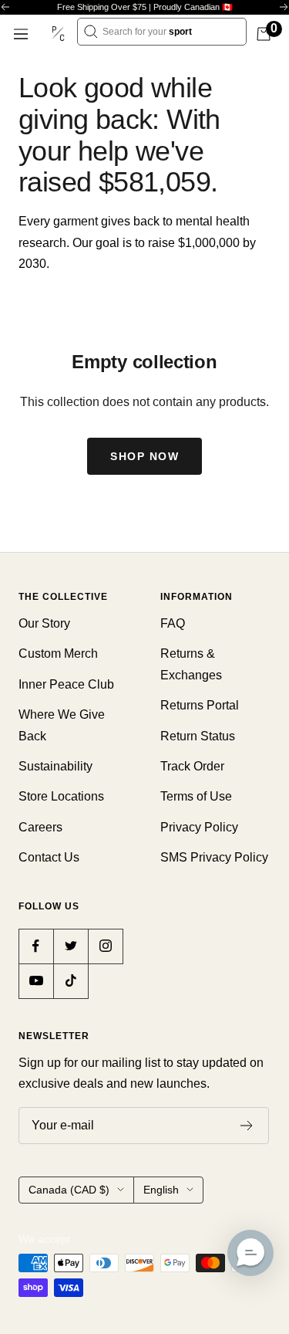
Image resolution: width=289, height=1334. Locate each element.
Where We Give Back (61, 725)
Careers (40, 827)
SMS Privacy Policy (214, 857)
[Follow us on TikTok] (70, 980)
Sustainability (55, 766)
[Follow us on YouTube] (35, 980)
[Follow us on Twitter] (70, 946)
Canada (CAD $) (69, 1189)
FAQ (172, 623)
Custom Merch (58, 653)
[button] (250, 1253)
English (161, 1189)
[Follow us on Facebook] (35, 946)
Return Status (197, 736)
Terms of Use (196, 796)
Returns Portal (199, 705)
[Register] (247, 1125)
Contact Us (48, 857)
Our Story (44, 623)
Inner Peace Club (66, 684)
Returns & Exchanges (191, 664)
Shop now (144, 456)
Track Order (192, 766)
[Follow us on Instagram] (105, 946)
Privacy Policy (199, 827)
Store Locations (61, 796)
